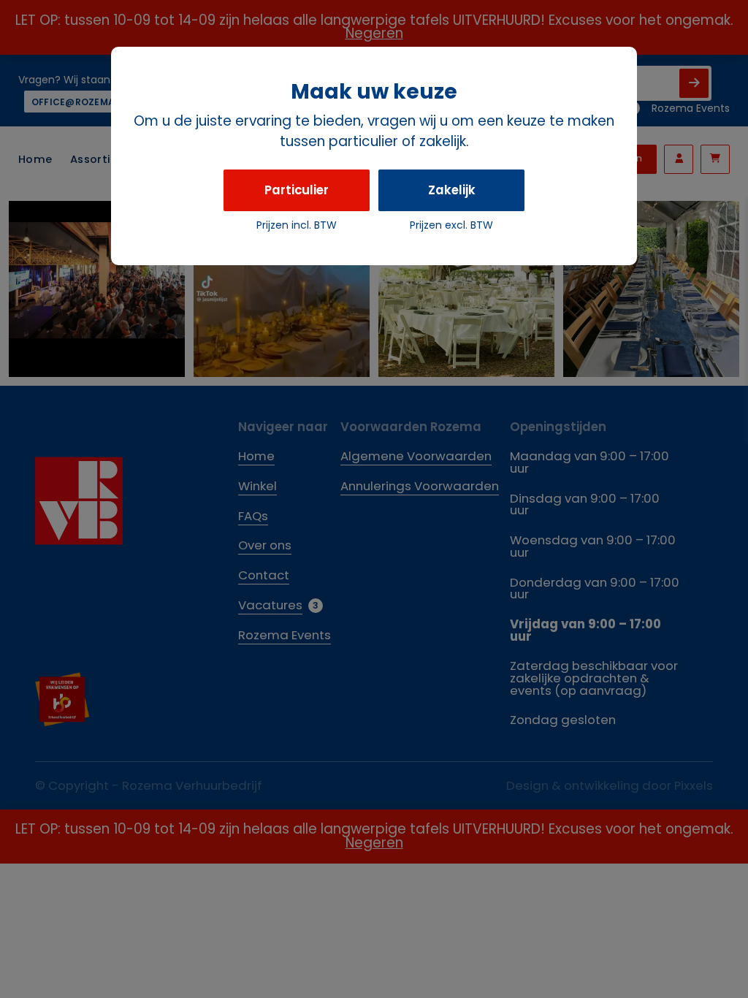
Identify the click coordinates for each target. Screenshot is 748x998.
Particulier (296, 190)
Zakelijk (452, 190)
